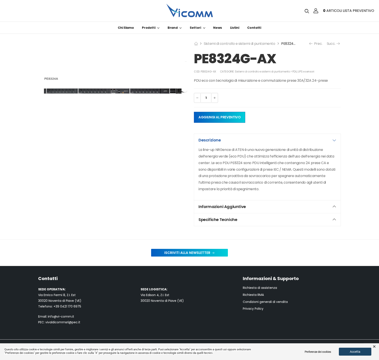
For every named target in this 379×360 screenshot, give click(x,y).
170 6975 (74, 306)
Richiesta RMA (253, 295)
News (217, 27)
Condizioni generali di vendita (265, 302)
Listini (234, 27)
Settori (195, 27)
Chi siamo (126, 27)
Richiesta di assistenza (260, 288)
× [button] (374, 347)
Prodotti (148, 27)
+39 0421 (61, 306)
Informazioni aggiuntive (222, 206)
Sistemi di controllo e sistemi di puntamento (239, 43)
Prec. (317, 43)
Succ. (331, 43)
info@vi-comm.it (61, 316)
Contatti (254, 27)
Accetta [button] (355, 351)
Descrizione (209, 140)
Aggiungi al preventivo (219, 117)
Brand (172, 27)
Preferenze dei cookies (318, 351)
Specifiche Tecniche (217, 219)
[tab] (267, 140)
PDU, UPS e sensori (303, 71)
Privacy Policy (253, 309)
